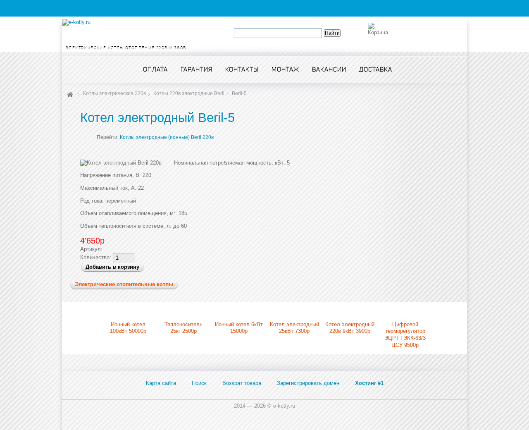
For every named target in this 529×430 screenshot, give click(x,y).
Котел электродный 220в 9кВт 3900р (349, 327)
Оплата (155, 69)
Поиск (199, 383)
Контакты (242, 69)
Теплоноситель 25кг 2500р (183, 327)
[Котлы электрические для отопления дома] (76, 22)
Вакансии (329, 69)
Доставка (375, 69)
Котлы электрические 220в (114, 93)
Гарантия (196, 69)
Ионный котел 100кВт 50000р (128, 327)
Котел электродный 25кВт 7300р (294, 327)
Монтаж (285, 69)
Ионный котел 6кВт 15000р (239, 327)
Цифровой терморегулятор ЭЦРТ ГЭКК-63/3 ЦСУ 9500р (405, 334)
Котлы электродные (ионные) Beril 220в (167, 137)
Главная (70, 94)
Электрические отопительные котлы (124, 284)
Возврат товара (241, 383)
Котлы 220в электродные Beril (188, 93)
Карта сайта (161, 383)
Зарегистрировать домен (308, 383)
